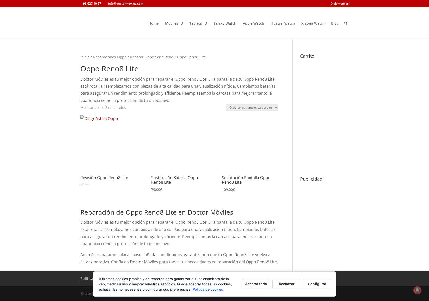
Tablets (195, 24)
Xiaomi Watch (313, 24)
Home (153, 24)
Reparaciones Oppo (110, 56)
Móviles (171, 24)
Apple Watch (253, 24)
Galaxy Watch (224, 24)
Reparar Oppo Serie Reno (151, 56)
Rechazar (287, 284)
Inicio (85, 56)
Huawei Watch (283, 24)
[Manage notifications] (417, 290)
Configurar (317, 284)
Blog (335, 24)
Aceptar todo (256, 284)
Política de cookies (208, 289)
